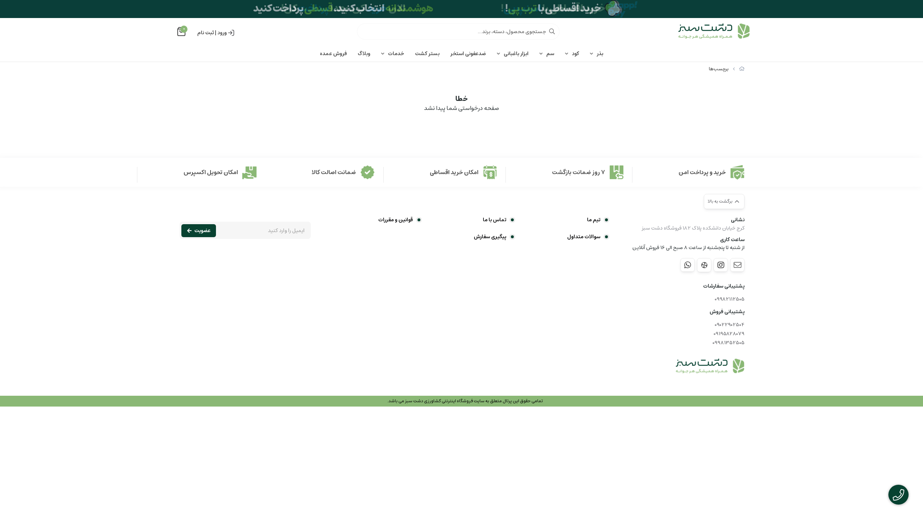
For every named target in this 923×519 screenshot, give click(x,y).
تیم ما (593, 219)
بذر (600, 53)
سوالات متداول (583, 236)
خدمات (396, 53)
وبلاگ (364, 53)
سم (550, 53)
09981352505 (728, 343)
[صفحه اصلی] (742, 69)
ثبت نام (205, 32)
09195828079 (729, 334)
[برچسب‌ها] (710, 366)
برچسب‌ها (719, 69)
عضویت (202, 230)
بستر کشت (427, 53)
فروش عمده (333, 53)
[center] (552, 31)
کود (575, 53)
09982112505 (730, 299)
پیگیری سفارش (490, 236)
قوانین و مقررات (395, 219)
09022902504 (730, 325)
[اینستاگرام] (721, 265)
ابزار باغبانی (516, 53)
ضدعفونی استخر (468, 53)
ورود (222, 32)
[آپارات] (704, 265)
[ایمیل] (737, 265)
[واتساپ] (687, 265)
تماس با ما (494, 219)
